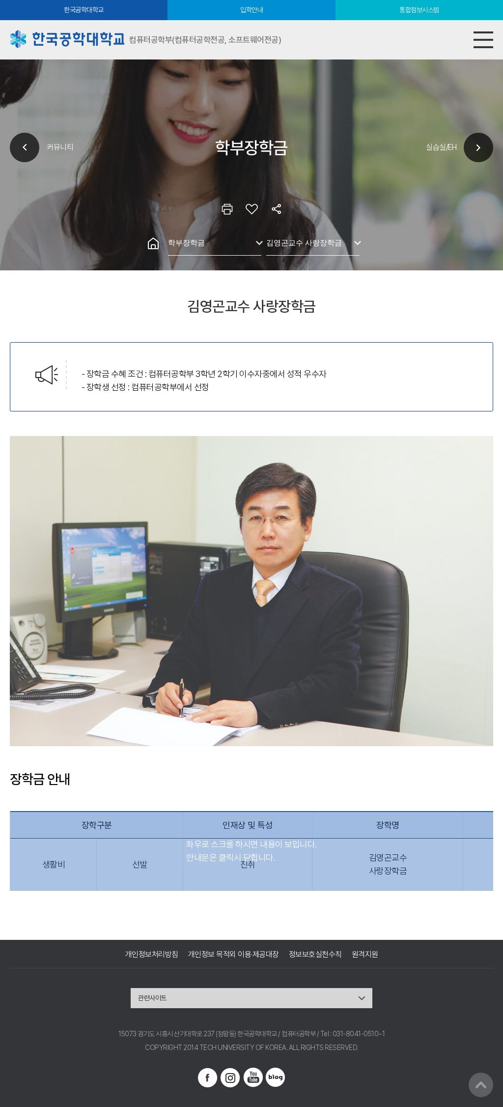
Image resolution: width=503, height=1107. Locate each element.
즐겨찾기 (251, 209)
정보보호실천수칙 (315, 954)
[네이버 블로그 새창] (275, 1077)
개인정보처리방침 (151, 954)
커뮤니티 (60, 147)
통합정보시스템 (419, 10)
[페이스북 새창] (208, 1077)
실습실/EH (441, 147)
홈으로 (153, 243)
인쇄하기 (227, 209)
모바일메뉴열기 (483, 39)
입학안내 (251, 10)
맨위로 (481, 1085)
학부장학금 (186, 242)
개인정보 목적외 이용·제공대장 (233, 954)
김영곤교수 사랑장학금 (304, 242)
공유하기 (276, 209)
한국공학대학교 (84, 10)
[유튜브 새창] (253, 1077)
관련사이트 (152, 998)
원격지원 (365, 954)
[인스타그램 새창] (230, 1077)
